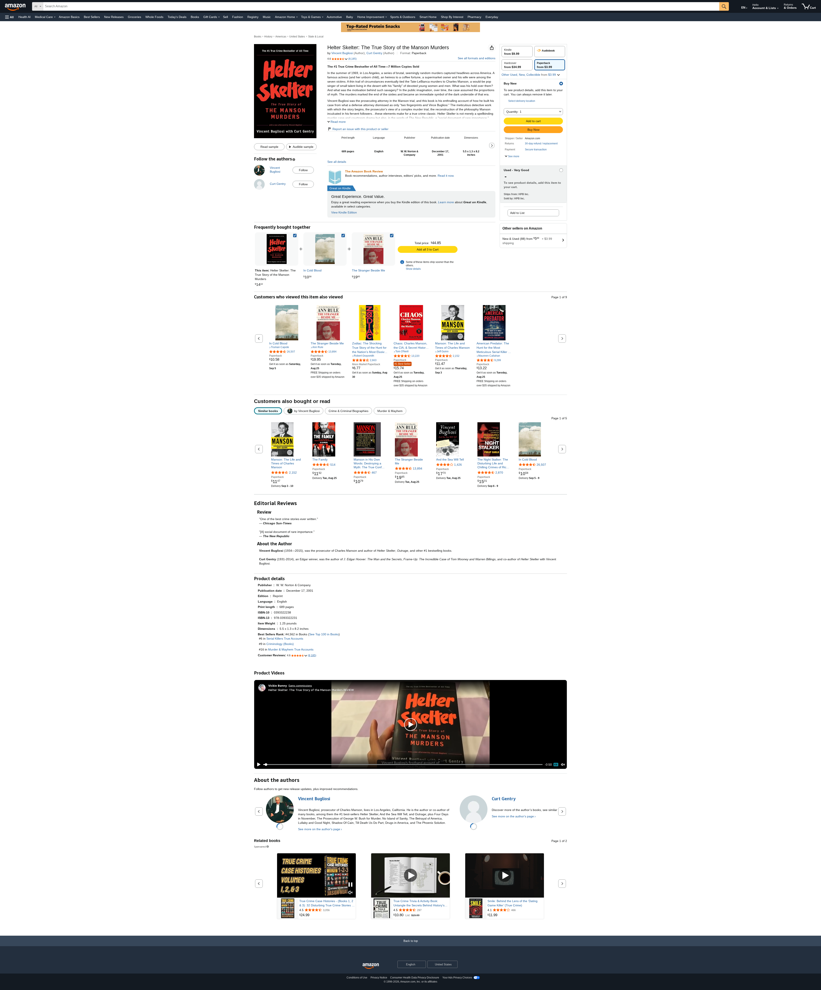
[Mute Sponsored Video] (350, 893)
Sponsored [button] (260, 846)
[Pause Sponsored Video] (350, 885)
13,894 (417, 468)
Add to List (517, 213)
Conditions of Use (357, 977)
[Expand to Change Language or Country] (746, 8)
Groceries (134, 17)
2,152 (293, 472)
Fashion (237, 17)
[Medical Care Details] (55, 17)
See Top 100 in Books (324, 634)
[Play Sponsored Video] (410, 875)
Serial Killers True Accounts (284, 638)
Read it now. (446, 175)
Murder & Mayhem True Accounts (290, 649)
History (268, 36)
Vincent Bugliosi (342, 53)
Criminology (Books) (280, 644)
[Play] (257, 764)
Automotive (334, 17)
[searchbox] (381, 6)
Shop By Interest (452, 17)
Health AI (24, 17)
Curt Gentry (374, 53)
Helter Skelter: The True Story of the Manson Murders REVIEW (311, 690)
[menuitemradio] (556, 764)
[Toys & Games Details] (322, 17)
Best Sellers (92, 17)
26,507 (541, 464)
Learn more (446, 202)
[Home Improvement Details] (386, 17)
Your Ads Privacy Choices (457, 977)
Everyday (492, 17)
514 (332, 464)
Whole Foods (154, 17)
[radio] (517, 51)
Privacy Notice (379, 977)
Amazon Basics (69, 17)
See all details (336, 161)
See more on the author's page (319, 829)
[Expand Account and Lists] (778, 8)
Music (267, 17)
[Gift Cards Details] (219, 17)
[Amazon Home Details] (297, 17)
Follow (303, 170)
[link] (325, 249)
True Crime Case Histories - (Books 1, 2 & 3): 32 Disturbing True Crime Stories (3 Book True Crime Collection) (326, 903)
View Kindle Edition (344, 212)
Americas (280, 36)
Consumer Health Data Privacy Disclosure (414, 977)
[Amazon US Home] (371, 966)
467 (374, 472)
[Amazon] (15, 6)
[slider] (403, 764)
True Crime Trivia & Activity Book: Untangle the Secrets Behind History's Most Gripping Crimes (418, 903)
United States (297, 36)
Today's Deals (177, 17)
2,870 (499, 472)
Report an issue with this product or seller (360, 129)
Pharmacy (474, 17)
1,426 (458, 464)
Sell (225, 17)
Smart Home (428, 17)
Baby (349, 17)
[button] (9, 17)
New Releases (114, 17)
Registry (252, 17)
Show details (413, 268)
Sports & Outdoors (402, 17)
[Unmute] (563, 764)
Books (195, 17)
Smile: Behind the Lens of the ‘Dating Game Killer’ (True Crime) (512, 903)
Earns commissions (300, 685)
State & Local (315, 36)
